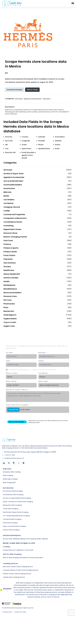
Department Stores (12, 229)
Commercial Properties (14, 214)
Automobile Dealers (13, 184)
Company (41, 361)
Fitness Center (10, 251)
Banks (6, 196)
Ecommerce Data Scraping (13, 491)
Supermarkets (10, 318)
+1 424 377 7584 (9, 455)
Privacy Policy (7, 612)
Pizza (6, 307)
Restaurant (9, 311)
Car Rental (8, 203)
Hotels (6, 281)
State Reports (10, 315)
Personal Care (10, 296)
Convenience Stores (13, 222)
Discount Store (10, 233)
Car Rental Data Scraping (12, 519)
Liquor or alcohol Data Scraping (14, 526)
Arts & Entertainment (13, 181)
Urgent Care (9, 326)
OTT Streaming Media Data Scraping (16, 516)
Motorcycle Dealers (12, 292)
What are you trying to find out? (17, 389)
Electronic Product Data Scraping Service (18, 567)
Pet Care (7, 300)
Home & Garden (11, 277)
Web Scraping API (9, 482)
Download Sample (14, 89)
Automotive (9, 188)
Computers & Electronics (15, 218)
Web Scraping (8, 475)
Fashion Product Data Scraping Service (17, 574)
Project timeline (11, 381)
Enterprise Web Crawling (12, 472)
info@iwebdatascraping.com (14, 458)
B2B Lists (7, 192)
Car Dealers (9, 199)
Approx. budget (43, 381)
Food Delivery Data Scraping (13, 495)
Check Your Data (20, 612)
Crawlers (6, 547)
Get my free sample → (17, 422)
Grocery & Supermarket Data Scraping (17, 498)
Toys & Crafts (10, 322)
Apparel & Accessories (32, 99)
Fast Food (8, 240)
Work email (42, 352)
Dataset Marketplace (12, 535)
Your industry (43, 373)
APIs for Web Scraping (12, 554)
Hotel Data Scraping (10, 523)
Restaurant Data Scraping (12, 505)
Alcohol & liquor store (14, 173)
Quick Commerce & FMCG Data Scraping (18, 502)
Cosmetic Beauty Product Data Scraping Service (20, 570)
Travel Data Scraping (10, 509)
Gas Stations (10, 263)
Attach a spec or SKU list (17, 405)
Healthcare (9, 270)
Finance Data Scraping (11, 530)
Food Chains (9, 255)
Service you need (11, 373)
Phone (8, 361)
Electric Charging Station (15, 237)
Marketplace (9, 285)
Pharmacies (9, 303)
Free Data (46, 99)
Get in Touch (32, 89)
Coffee (7, 210)
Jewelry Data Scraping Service (14, 577)
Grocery (7, 266)
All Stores (18, 99)
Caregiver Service (12, 207)
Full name (10, 352)
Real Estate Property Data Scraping (15, 512)
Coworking (9, 225)
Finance (7, 244)
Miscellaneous (10, 289)
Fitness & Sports (11, 248)
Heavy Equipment (12, 274)
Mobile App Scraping (10, 479)
